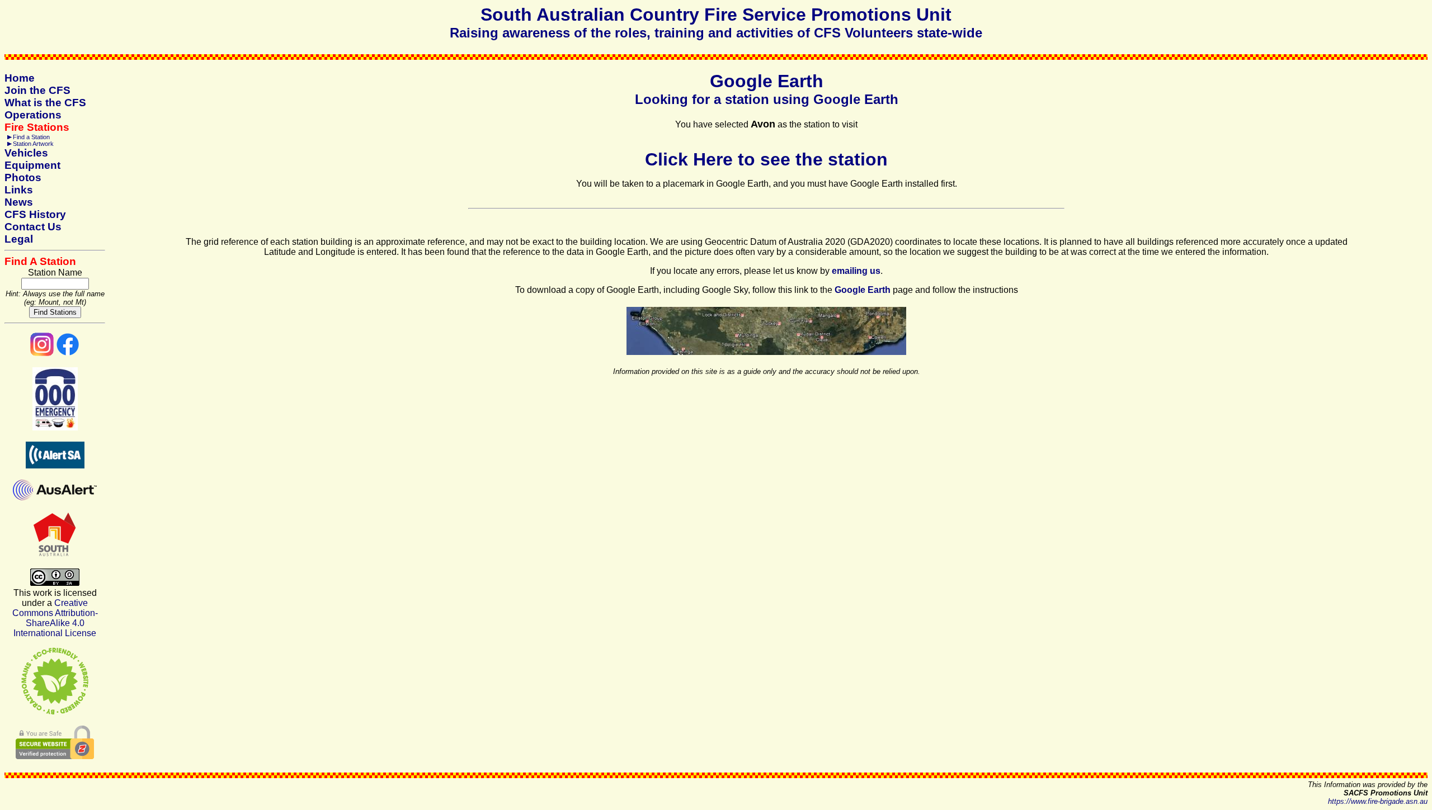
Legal (18, 239)
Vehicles (26, 153)
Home (19, 78)
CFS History (35, 214)
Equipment (32, 165)
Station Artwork (33, 143)
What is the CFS (45, 102)
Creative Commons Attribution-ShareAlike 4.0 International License (55, 618)
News (18, 202)
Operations (33, 115)
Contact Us (33, 227)
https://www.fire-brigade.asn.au (1378, 801)
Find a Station (31, 137)
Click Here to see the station (766, 159)
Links (18, 190)
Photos (22, 177)
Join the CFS (37, 90)
